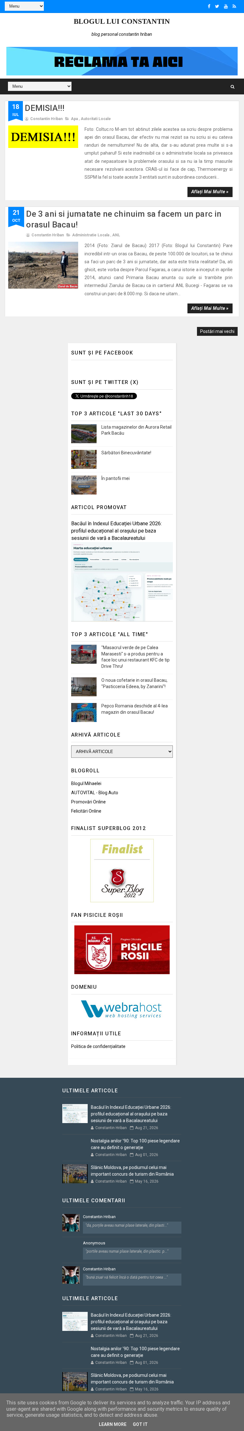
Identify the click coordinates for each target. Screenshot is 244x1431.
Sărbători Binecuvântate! (126, 452)
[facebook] (209, 6)
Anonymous (94, 1243)
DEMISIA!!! (44, 108)
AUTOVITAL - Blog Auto (94, 792)
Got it (140, 1424)
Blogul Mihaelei (86, 783)
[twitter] (217, 6)
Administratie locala (90, 235)
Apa (74, 119)
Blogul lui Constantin (122, 21)
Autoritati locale (96, 119)
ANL (116, 235)
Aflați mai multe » (210, 191)
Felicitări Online (86, 811)
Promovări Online (88, 801)
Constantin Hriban (99, 1216)
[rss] (234, 6)
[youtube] (225, 6)
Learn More (112, 1424)
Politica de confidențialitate (98, 1046)
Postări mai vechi (217, 331)
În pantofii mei (115, 478)
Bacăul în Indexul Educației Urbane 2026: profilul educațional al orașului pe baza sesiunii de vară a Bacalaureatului (116, 531)
